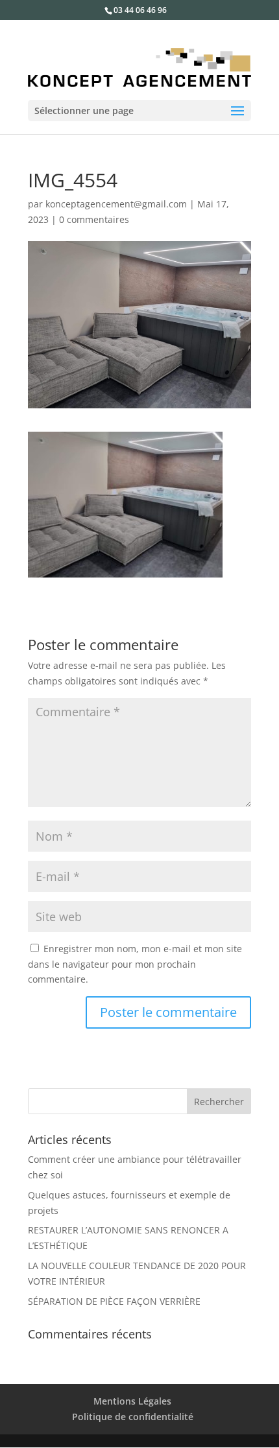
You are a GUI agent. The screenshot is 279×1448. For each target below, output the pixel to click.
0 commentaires (94, 219)
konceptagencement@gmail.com (116, 204)
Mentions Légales (132, 1401)
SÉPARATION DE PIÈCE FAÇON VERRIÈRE (114, 1301)
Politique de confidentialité (132, 1416)
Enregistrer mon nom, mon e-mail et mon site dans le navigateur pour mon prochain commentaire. (135, 964)
